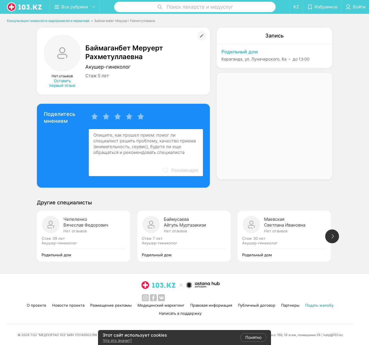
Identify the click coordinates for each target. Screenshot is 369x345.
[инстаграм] (145, 297)
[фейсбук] (153, 297)
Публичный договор (256, 305)
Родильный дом (239, 51)
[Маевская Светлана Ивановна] (288, 236)
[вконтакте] (161, 297)
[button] (180, 170)
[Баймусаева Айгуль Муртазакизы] (187, 236)
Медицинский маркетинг (161, 305)
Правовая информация (211, 305)
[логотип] (25, 7)
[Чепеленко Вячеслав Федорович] (87, 236)
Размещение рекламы (111, 305)
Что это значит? (117, 340)
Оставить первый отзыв (62, 83)
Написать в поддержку (180, 313)
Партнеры (290, 305)
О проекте (36, 305)
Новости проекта (68, 305)
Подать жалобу (319, 305)
